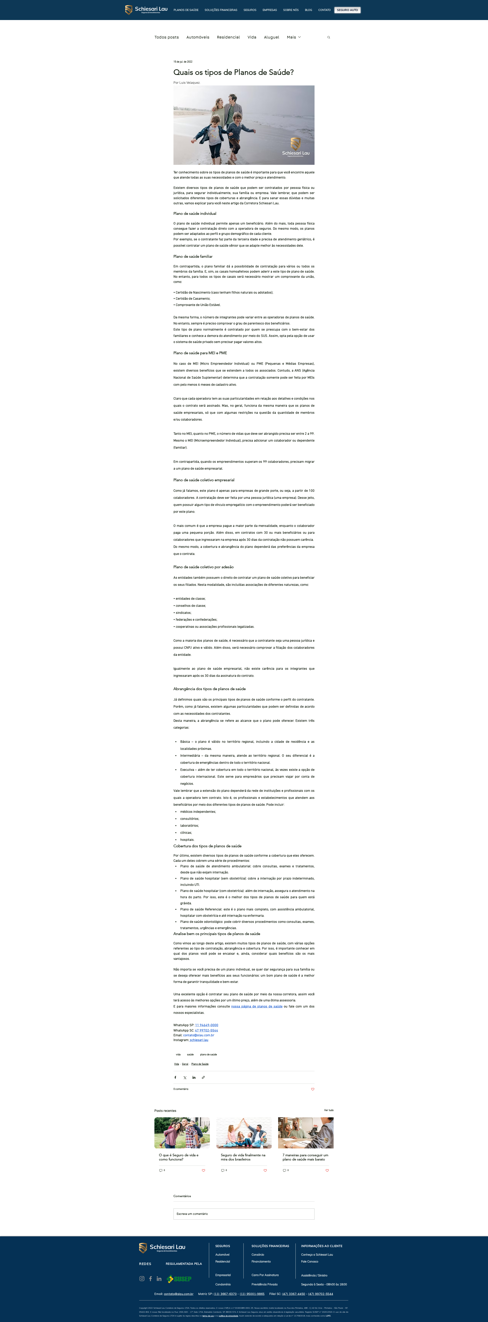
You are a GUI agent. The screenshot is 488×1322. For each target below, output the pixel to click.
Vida (252, 37)
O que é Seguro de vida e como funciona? (178, 1157)
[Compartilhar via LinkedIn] (194, 1077)
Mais (291, 37)
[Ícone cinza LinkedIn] (159, 1278)
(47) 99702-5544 (320, 1294)
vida (178, 1054)
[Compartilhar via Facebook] (175, 1077)
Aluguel (271, 37)
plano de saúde (208, 1054)
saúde (190, 1054)
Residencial (228, 37)
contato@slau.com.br (178, 1294)
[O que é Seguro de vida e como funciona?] (182, 1132)
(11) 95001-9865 (252, 1294)
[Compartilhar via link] (203, 1077)
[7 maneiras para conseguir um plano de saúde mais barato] (306, 1132)
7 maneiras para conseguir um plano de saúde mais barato (305, 1157)
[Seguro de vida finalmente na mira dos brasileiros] (244, 1133)
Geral (185, 1064)
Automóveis (197, 37)
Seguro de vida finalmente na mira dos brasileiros (243, 1157)
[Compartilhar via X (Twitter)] (184, 1077)
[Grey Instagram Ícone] (142, 1278)
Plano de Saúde (200, 1064)
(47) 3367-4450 (293, 1294)
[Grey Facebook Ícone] (150, 1278)
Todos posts (166, 37)
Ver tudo (329, 1110)
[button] (221, 9)
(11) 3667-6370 (225, 1294)
